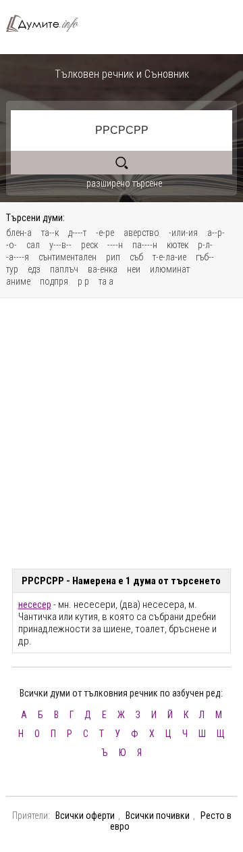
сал (33, 244)
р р (83, 281)
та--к (50, 232)
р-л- (205, 244)
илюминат (170, 269)
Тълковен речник (47, 23)
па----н (144, 244)
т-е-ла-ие (169, 257)
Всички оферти (85, 815)
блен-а (19, 232)
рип (113, 257)
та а (106, 281)
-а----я (17, 257)
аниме (18, 281)
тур (12, 269)
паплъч (64, 269)
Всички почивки (158, 815)
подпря (54, 281)
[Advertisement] (121, 433)
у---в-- (60, 244)
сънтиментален (67, 257)
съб (136, 257)
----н (115, 244)
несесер (34, 604)
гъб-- (205, 257)
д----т (77, 232)
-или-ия (183, 232)
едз (34, 269)
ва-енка (102, 269)
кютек (177, 244)
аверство (141, 232)
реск (89, 244)
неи (133, 269)
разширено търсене (124, 183)
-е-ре (105, 232)
